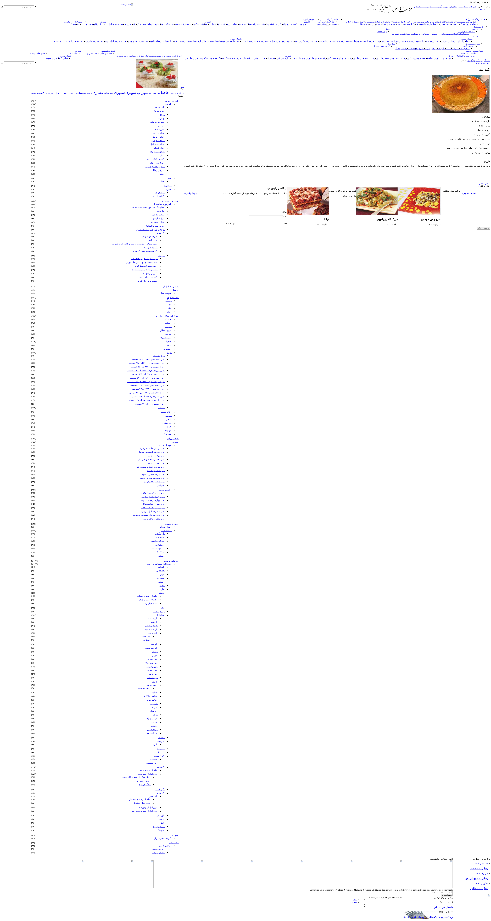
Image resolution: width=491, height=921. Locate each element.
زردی (150, 93)
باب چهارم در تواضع (387, 41)
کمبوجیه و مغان (213, 58)
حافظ (388, 29)
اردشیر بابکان (151, 626)
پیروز (154, 681)
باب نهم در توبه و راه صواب (281, 41)
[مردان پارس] (402, 14)
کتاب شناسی (379, 22)
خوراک (249, 24)
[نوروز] (59, 887)
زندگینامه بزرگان (472, 19)
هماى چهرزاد (158, 826)
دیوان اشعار (478, 27)
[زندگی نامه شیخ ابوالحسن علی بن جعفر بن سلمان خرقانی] (378, 887)
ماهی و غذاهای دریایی (181, 24)
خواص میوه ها (51, 58)
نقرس (47, 93)
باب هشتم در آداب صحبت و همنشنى (68, 41)
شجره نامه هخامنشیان (465, 56)
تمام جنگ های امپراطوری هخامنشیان (132, 56)
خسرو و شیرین (143, 688)
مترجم (400, 22)
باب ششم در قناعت (345, 41)
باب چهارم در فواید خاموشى (159, 41)
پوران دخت (152, 678)
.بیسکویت (88, 24)
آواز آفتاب (440, 48)
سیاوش (153, 759)
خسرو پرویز (152, 685)
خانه (488, 61)
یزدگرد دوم (152, 729)
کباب (161, 155)
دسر (169, 178)
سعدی (475, 36)
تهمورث (395, 34)
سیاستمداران (368, 22)
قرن (416, 24)
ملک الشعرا (73, 93)
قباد (155, 715)
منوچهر (161, 819)
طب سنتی (72, 53)
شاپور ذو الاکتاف (150, 696)
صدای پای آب (400, 48)
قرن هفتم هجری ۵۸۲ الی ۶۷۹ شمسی (148, 396)
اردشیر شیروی (150, 629)
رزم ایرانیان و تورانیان (147, 774)
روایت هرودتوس (157, 222)
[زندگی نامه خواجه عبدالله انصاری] (428, 887)
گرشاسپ (159, 789)
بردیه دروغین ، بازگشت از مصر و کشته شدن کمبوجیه (242, 58)
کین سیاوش (151, 763)
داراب (443, 34)
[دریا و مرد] (143, 887)
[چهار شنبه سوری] (109, 887)
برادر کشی (269, 58)
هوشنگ (161, 830)
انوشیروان (152, 633)
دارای (439, 34)
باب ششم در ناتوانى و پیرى (114, 41)
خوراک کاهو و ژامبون (387, 219)
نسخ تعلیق (55, 93)
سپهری (119, 93)
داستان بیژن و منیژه (148, 770)
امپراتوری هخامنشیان (469, 53)
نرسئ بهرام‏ (152, 718)
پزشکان (394, 22)
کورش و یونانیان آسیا (302, 58)
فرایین (154, 707)
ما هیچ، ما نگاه (463, 48)
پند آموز (320, 22)
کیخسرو (160, 767)
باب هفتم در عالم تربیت (93, 41)
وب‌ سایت (230, 223)
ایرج (155, 744)
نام (285, 216)
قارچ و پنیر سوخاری (430, 219)
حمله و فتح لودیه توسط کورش (338, 58)
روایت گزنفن (158, 218)
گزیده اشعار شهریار (381, 46)
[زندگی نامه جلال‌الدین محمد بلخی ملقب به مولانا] (328, 887)
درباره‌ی (353, 902)
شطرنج (146, 640)
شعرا (474, 22)
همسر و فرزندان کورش (415, 58)
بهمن (162, 574)
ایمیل (284, 223)
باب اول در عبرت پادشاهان (227, 41)
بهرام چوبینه (152, 666)
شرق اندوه (418, 48)
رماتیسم (156, 93)
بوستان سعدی (467, 39)
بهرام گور (153, 674)
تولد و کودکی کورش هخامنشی (438, 58)
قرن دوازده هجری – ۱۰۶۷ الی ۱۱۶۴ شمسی (145, 370)
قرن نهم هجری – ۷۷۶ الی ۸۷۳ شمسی (147, 389)
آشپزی (307, 22)
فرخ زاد (153, 711)
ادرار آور (181, 93)
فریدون (402, 34)
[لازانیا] (308, 214)
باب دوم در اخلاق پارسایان (205, 41)
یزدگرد (154, 726)
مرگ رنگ (453, 48)
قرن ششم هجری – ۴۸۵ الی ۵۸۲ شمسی (146, 385)
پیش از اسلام (158, 356)
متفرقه (78, 51)
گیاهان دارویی (65, 56)
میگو (162, 174)
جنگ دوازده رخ (143, 781)
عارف (432, 22)
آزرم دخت (152, 618)
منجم (437, 22)
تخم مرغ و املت (287, 24)
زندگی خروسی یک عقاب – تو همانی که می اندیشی (427, 917)
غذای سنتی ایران (115, 24)
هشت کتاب (468, 46)
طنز (169, 308)
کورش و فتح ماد (318, 58)
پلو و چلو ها (154, 24)
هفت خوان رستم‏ (149, 603)
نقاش (441, 22)
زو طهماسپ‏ (415, 34)
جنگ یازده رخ (144, 784)
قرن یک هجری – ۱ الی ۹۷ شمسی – (149, 404)
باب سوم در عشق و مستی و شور (409, 41)
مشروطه (82, 93)
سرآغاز (467, 41)
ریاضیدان (468, 22)
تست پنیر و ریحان (374, 9)
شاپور (154, 692)
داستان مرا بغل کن (443, 907)
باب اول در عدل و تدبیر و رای (451, 41)
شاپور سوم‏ (152, 700)
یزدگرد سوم (152, 733)
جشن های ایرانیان (170, 286)
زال (162, 608)
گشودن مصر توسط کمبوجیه (194, 58)
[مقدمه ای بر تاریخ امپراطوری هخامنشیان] (228, 877)
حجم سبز (410, 48)
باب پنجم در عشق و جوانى (137, 41)
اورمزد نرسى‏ (151, 648)
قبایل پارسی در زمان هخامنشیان (162, 56)
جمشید (467, 34)
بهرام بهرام (152, 659)
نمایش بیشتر (484, 183)
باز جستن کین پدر (281, 58)
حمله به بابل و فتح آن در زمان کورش (389, 58)
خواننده (388, 22)
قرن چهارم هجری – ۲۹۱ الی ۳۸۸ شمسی (146, 363)
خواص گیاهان (62, 58)
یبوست (33, 93)
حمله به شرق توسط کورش (362, 58)
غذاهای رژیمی (231, 24)
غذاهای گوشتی (197, 24)
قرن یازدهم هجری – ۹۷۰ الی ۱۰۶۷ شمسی (146, 400)
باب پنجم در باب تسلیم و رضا (366, 41)
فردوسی (474, 29)
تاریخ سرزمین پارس (474, 51)
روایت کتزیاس (158, 215)
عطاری (98, 93)
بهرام (154, 655)
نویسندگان (418, 22)
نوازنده (452, 22)
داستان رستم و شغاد (148, 600)
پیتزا (214, 24)
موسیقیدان (459, 22)
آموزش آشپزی (308, 19)
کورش (451, 56)
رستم (434, 34)
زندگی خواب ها (429, 48)
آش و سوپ (242, 24)
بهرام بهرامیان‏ (151, 663)
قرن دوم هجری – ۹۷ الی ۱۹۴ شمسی (148, 374)
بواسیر (172, 93)
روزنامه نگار (408, 22)
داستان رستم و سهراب (147, 596)
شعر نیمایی (108, 93)
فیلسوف (425, 22)
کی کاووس (159, 756)
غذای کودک (220, 24)
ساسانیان (425, 34)
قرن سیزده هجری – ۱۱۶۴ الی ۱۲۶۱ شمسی (145, 382)
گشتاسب (160, 793)
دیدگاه (284, 212)
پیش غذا (78, 22)
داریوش (179, 56)
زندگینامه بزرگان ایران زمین (166, 316)
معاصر (161, 407)
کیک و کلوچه (97, 24)
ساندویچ (67, 22)
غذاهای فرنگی (258, 24)
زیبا (169, 304)
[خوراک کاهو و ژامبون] (377, 214)
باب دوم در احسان (431, 41)
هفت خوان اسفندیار (141, 803)
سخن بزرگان (172, 438)
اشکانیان (454, 34)
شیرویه (153, 703)
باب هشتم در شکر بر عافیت (305, 41)
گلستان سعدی (236, 39)
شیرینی (103, 22)
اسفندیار (153, 796)
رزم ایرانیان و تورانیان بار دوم (144, 811)
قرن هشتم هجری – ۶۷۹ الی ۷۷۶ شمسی (146, 393)
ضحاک (407, 34)
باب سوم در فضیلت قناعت (182, 41)
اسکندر (461, 34)
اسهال (176, 93)
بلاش (154, 652)
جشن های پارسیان (37, 53)
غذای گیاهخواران (165, 24)
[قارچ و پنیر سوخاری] (419, 214)
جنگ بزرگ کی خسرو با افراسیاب (136, 777)
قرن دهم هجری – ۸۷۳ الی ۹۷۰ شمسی (147, 367)
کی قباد (160, 752)
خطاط (446, 22)
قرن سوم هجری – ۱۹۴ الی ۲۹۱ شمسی (147, 378)
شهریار (390, 44)
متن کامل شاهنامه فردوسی (96, 53)
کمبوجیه (288, 56)
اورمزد (154, 644)
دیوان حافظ (382, 31)
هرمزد (154, 722)
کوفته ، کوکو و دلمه (272, 24)
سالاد (72, 24)
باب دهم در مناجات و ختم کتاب (257, 41)
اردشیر (154, 622)
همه (361, 22)
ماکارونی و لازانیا (142, 24)
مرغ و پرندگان (300, 24)
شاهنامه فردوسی (465, 31)
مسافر (447, 48)
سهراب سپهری (472, 44)
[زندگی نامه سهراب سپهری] (178, 887)
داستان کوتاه (332, 19)
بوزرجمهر (146, 636)
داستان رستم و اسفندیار (139, 799)
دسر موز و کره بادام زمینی (342, 190)
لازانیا (326, 219)
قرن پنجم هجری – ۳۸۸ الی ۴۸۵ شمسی (147, 359)
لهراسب (160, 815)
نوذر (162, 823)
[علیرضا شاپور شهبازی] (278, 887)
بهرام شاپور (152, 670)
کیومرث (160, 749)
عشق (328, 22)
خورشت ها (126, 24)
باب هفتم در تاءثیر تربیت (327, 41)
